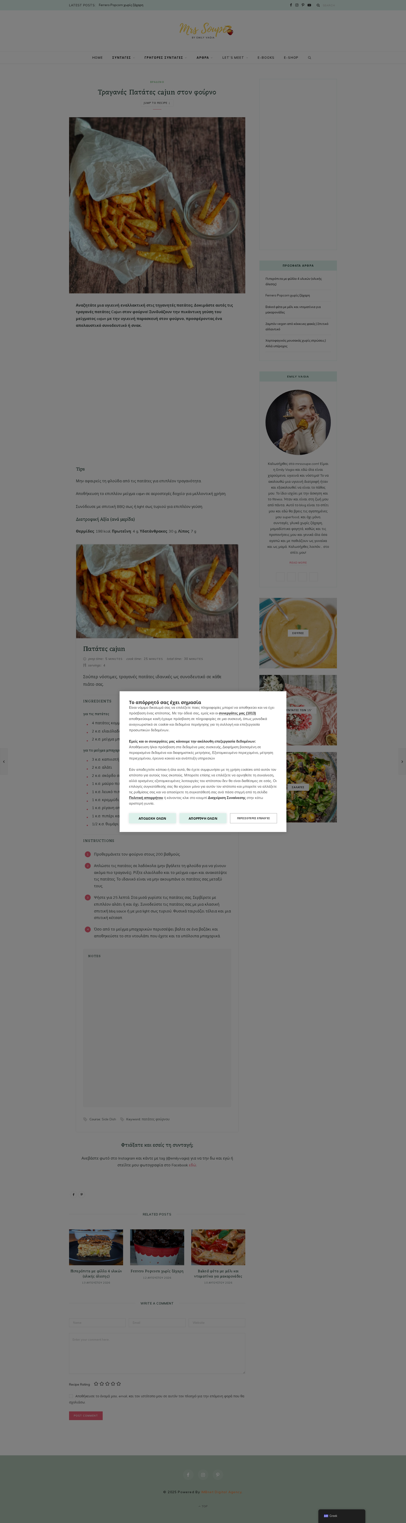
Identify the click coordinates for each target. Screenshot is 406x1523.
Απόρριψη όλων (203, 818)
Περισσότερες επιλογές (253, 818)
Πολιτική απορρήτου (146, 797)
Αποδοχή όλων (152, 818)
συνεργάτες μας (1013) (237, 713)
